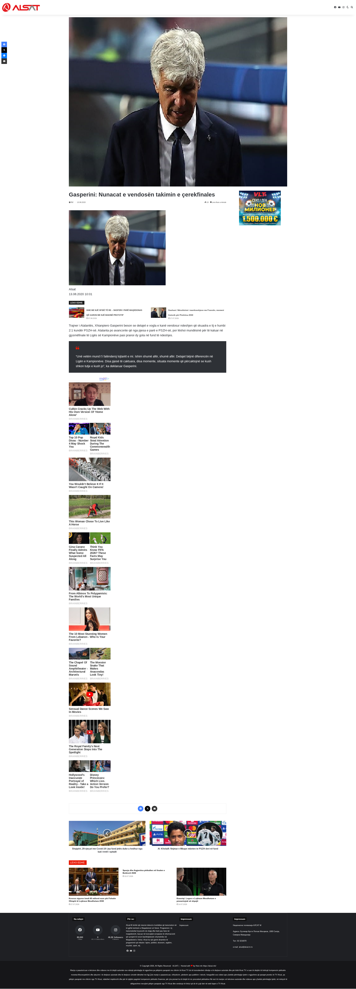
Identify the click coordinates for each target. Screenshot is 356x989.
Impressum (183, 925)
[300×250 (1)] (260, 225)
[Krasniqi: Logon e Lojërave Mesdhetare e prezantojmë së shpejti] (201, 882)
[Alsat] (21, 7)
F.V (72, 202)
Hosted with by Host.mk (191, 966)
